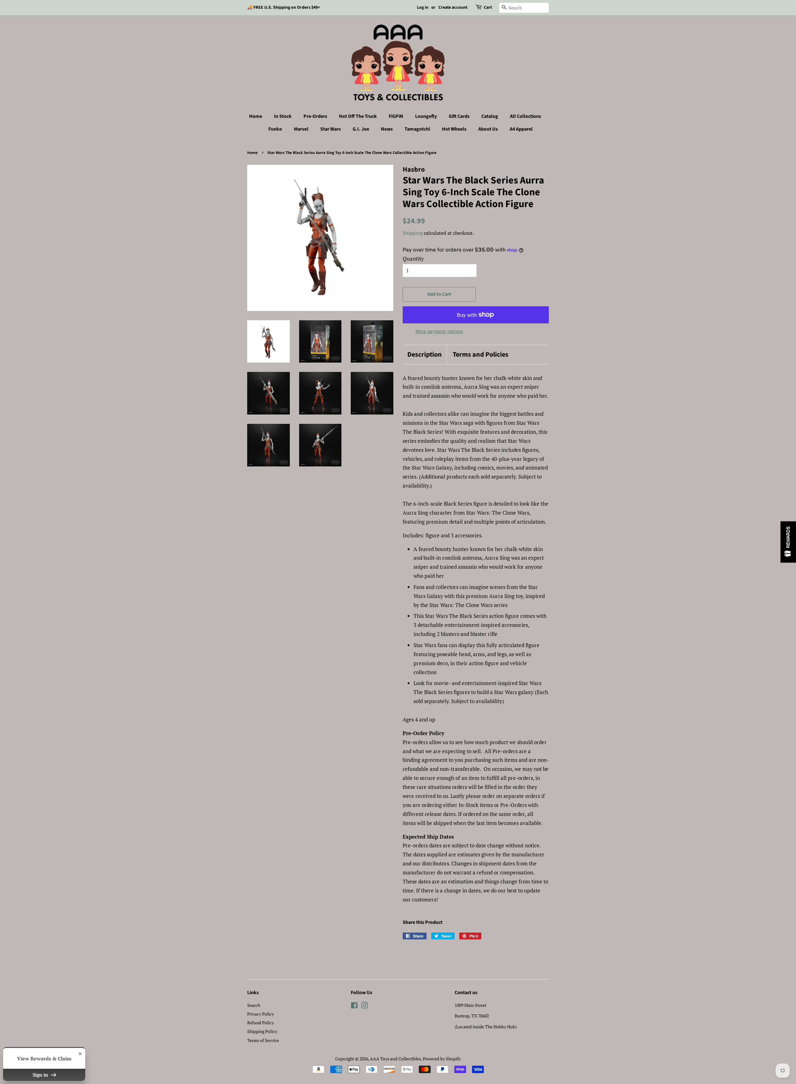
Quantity (413, 258)
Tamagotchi (417, 129)
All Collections (525, 116)
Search (253, 1005)
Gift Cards (459, 116)
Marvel (301, 129)
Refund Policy (260, 1023)
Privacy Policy (260, 1014)
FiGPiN (396, 116)
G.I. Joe (361, 129)
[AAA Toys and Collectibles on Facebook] (354, 1006)
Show (788, 542)
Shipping (413, 232)
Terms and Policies (480, 354)
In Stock (283, 116)
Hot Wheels (454, 129)
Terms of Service (263, 1040)
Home (255, 116)
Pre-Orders (315, 116)
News (387, 129)
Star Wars (330, 129)
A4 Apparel (521, 129)
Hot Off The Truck (358, 116)
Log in (422, 7)
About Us (488, 129)
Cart (488, 7)
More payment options (439, 331)
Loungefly (426, 116)
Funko (275, 129)
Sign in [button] (41, 1075)
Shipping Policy (262, 1031)
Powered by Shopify (442, 1059)
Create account (452, 7)
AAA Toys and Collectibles (395, 1059)
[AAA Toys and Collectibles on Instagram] (364, 1006)
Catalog (489, 116)
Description (424, 354)
